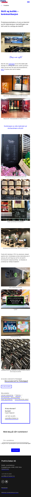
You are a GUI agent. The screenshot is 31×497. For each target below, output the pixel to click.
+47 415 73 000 (6, 474)
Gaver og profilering (6, 399)
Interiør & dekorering (7, 395)
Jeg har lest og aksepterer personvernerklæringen (16, 443)
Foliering (18, 395)
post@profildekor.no (8, 476)
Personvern (4, 488)
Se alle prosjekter (6, 386)
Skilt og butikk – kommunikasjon (10, 397)
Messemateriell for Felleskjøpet (16, 381)
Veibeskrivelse (5, 469)
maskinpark (12, 64)
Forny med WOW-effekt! (21, 399)
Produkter (6, 5)
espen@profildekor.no (11, 418)
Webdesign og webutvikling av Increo (9, 492)
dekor (2, 69)
